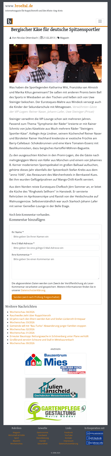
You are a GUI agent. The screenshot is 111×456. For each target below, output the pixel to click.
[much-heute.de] (94, 438)
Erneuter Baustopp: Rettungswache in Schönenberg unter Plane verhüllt (49, 336)
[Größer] (55, 63)
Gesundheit (43, 443)
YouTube (68, 435)
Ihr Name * (18, 232)
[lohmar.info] (94, 443)
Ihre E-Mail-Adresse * (23, 243)
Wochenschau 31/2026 (22, 332)
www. (19, 6)
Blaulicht (16, 441)
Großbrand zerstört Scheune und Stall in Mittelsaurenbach (42, 339)
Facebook (68, 432)
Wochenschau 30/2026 (22, 343)
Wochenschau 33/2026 (22, 322)
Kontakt (68, 438)
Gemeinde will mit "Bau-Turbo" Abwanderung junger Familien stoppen (48, 325)
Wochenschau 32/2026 (22, 329)
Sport (16, 438)
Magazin (16, 432)
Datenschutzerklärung (33, 290)
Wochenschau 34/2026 (22, 312)
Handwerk (42, 435)
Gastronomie (42, 432)
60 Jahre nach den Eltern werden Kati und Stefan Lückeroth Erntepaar (48, 318)
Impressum (68, 441)
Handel (42, 441)
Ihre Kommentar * (22, 254)
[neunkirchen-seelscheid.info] (94, 433)
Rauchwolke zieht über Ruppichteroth (30, 315)
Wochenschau (16, 443)
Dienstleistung (42, 438)
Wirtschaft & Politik (16, 435)
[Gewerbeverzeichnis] (55, 364)
